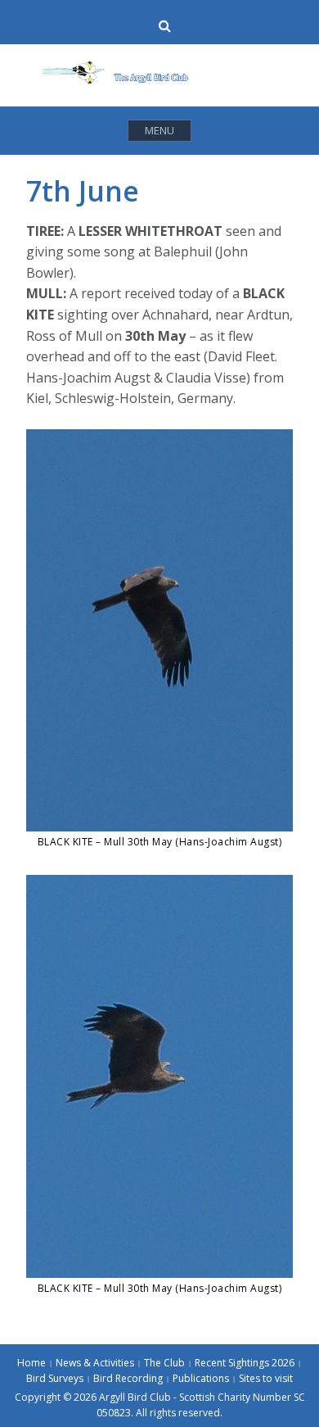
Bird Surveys (54, 1378)
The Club (164, 1363)
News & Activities (95, 1363)
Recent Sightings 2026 (244, 1363)
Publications (201, 1378)
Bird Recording (128, 1378)
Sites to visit (266, 1378)
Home (31, 1363)
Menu (159, 130)
